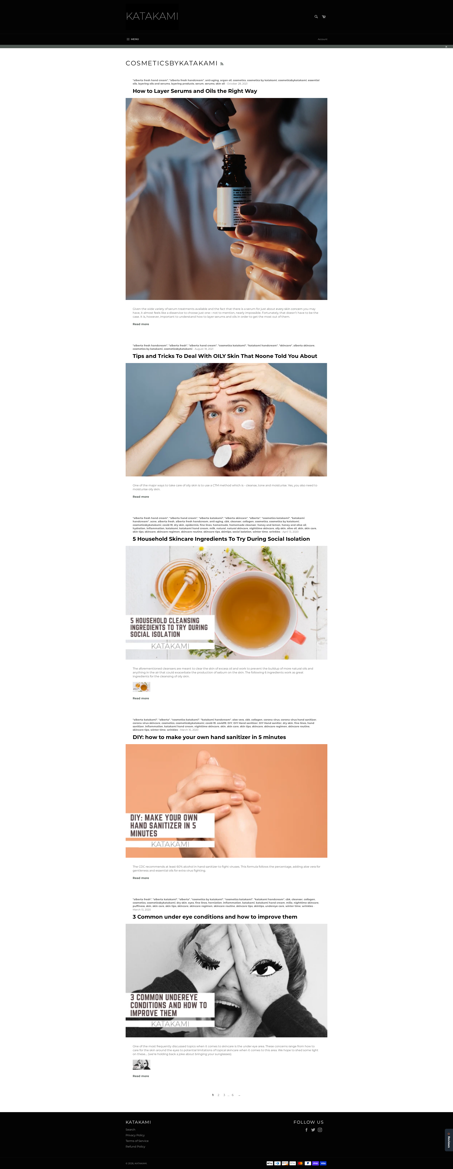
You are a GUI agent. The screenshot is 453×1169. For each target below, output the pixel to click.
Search (130, 1129)
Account (322, 39)
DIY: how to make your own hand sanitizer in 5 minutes (209, 737)
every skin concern (289, 309)
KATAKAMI (141, 1163)
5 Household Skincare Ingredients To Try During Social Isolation (221, 539)
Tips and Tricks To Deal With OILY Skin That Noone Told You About (225, 356)
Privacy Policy (135, 1135)
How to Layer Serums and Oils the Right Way (195, 91)
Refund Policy (135, 1146)
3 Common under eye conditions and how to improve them (215, 917)
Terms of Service (137, 1141)
